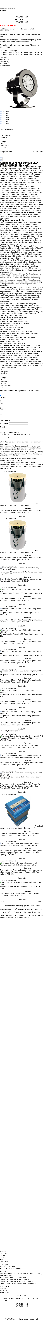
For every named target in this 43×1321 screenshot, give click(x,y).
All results (3, 10)
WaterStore (11, 1319)
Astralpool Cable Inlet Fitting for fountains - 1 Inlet (18, 865)
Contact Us (4, 1261)
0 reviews (27, 508)
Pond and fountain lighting (9, 51)
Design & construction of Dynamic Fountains (16, 1281)
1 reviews (27, 596)
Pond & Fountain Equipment (10, 1268)
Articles (3, 1255)
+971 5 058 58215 (21, 17)
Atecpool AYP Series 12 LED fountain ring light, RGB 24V (21, 675)
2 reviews (27, 743)
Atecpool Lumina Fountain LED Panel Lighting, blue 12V (21, 593)
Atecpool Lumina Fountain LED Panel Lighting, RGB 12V (21, 655)
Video (2, 1257)
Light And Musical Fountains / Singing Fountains (18, 1283)
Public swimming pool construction (13, 1277)
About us (3, 1253)
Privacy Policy (5, 1290)
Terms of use (4, 1292)
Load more (39, 901)
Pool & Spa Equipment (8, 1266)
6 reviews (27, 760)
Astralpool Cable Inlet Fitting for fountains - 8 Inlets (18, 845)
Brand (2, 1259)
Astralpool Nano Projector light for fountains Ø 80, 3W (19, 757)
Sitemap (3, 1288)
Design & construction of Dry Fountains (14, 1279)
